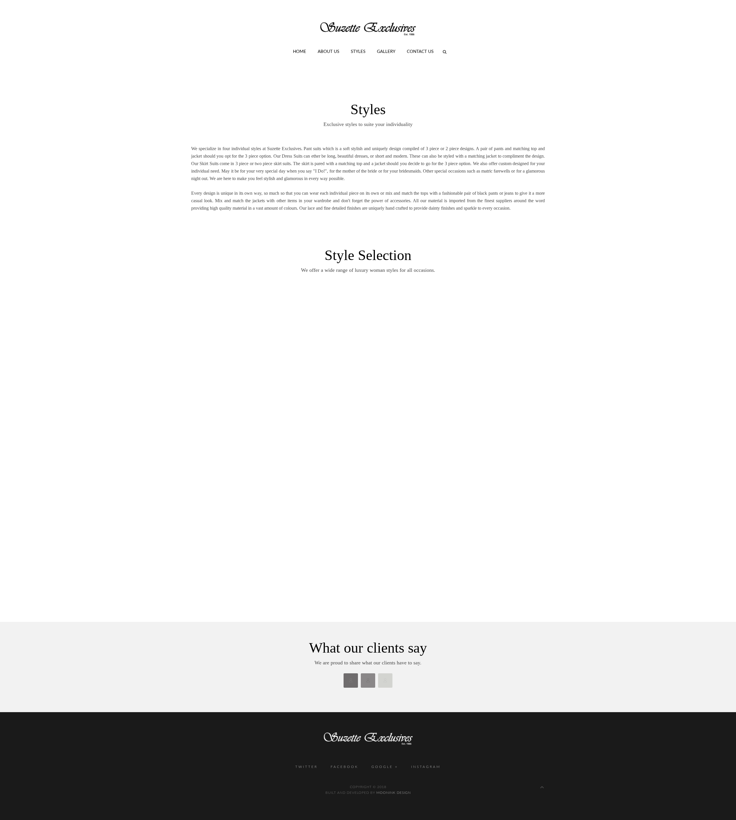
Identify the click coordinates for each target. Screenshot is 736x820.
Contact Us (420, 51)
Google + (384, 767)
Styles (358, 51)
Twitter (306, 767)
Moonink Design (393, 792)
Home (299, 51)
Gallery (386, 51)
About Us (328, 51)
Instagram (426, 767)
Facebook (345, 767)
